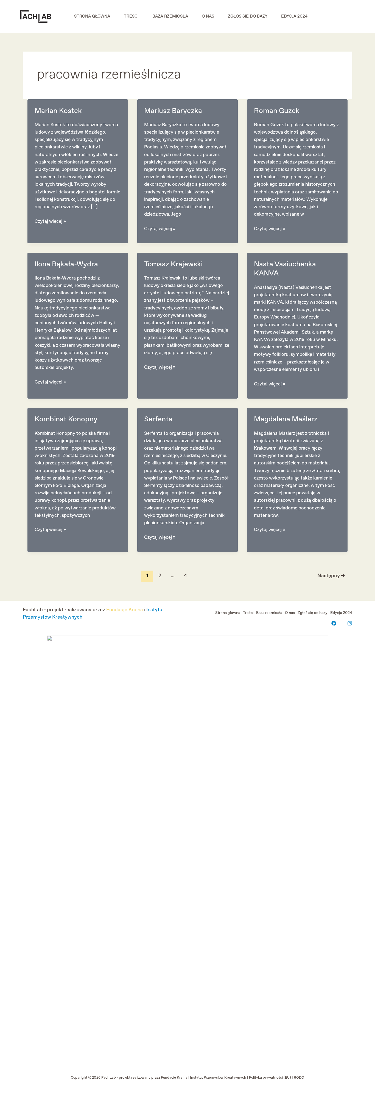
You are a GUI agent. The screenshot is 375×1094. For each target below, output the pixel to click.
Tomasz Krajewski (173, 264)
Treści (131, 16)
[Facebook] (333, 623)
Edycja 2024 (294, 16)
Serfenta (158, 419)
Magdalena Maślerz (286, 419)
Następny (331, 576)
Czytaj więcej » (50, 221)
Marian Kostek (58, 111)
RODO (299, 1077)
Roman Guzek (277, 111)
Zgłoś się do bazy (247, 16)
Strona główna (92, 16)
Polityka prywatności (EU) (270, 1077)
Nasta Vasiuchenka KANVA (285, 269)
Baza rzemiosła (170, 16)
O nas (208, 16)
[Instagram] (349, 623)
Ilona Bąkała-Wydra (66, 264)
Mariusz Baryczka (173, 111)
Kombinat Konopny (66, 419)
